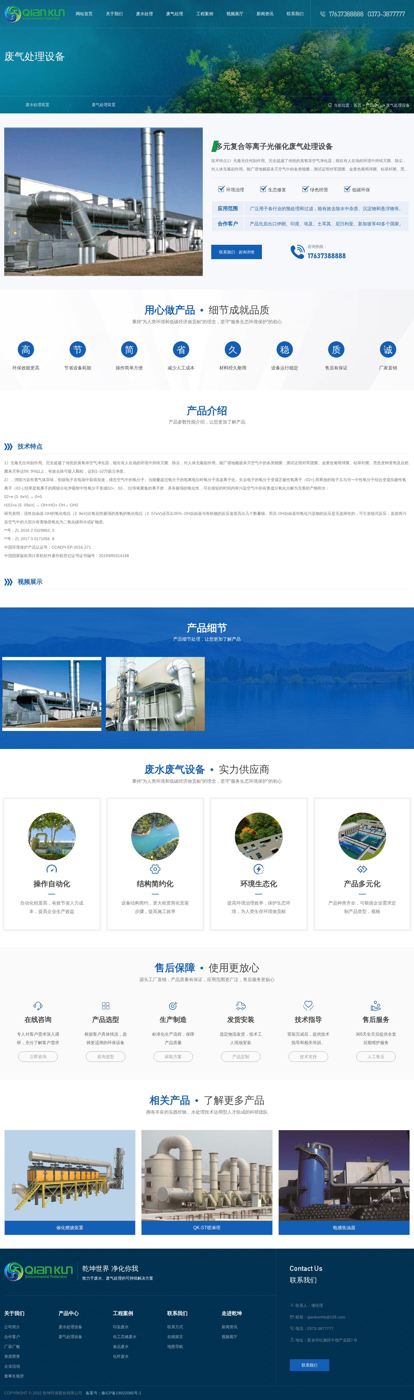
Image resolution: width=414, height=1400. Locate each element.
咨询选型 (105, 1056)
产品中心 (374, 105)
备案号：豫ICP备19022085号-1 (113, 1393)
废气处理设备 (398, 105)
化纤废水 (121, 1356)
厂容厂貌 (12, 1346)
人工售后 (376, 1056)
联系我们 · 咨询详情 (236, 252)
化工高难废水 (125, 1336)
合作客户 (12, 1336)
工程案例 (123, 1313)
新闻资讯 (229, 1327)
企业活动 (12, 1366)
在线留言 (175, 1336)
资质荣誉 (12, 1356)
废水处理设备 (70, 1327)
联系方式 (175, 1327)
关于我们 (14, 1313)
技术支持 (308, 1056)
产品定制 (240, 1056)
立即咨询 (38, 1056)
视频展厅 (229, 1336)
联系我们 (177, 1313)
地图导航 (175, 1346)
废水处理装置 (37, 104)
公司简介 (12, 1327)
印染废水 (121, 1327)
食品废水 (121, 1346)
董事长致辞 (14, 1376)
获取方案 (173, 1056)
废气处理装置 (103, 104)
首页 (357, 105)
